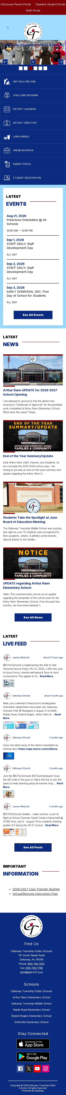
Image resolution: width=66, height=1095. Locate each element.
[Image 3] (30, 68)
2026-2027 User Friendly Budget (36, 889)
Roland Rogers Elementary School (31, 1015)
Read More (46, 676)
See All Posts (33, 847)
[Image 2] (25, 68)
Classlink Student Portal (50, 4)
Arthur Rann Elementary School (31, 997)
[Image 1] (21, 68)
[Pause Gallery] (33, 62)
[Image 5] (40, 68)
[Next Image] (61, 62)
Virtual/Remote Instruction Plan (35, 894)
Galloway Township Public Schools (31, 991)
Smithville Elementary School (31, 1022)
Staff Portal (33, 10)
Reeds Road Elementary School (31, 1009)
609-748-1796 (34, 968)
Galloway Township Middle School (31, 1003)
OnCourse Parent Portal (16, 4)
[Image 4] (35, 68)
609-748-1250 (36, 963)
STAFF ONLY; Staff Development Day (21, 246)
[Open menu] (8, 27)
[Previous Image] (5, 62)
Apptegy (39, 1090)
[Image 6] (45, 68)
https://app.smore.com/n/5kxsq (37, 748)
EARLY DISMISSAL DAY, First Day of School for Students (28, 294)
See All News (33, 617)
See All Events (33, 314)
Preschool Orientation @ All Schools (26, 222)
